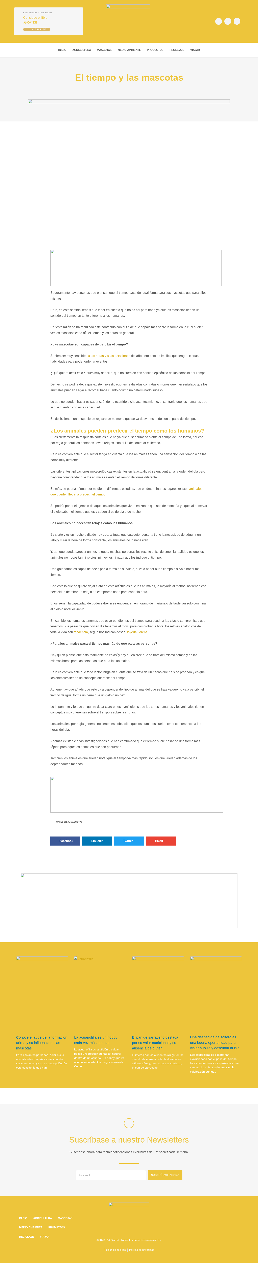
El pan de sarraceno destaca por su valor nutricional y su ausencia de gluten (155, 1042)
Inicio (62, 49)
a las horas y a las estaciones (109, 356)
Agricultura (81, 49)
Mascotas (104, 49)
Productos (155, 49)
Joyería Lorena (137, 632)
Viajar (195, 49)
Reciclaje (177, 49)
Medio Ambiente (129, 49)
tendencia (81, 632)
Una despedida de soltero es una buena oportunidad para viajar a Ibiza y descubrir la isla (214, 1042)
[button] (239, 50)
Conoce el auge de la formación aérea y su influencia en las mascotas (41, 1042)
